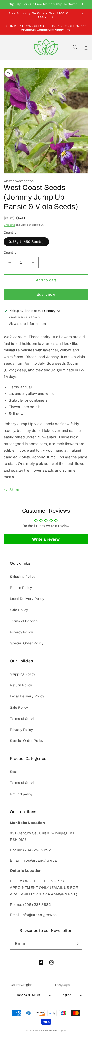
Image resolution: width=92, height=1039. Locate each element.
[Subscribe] (76, 944)
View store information (27, 324)
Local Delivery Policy (27, 599)
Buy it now (46, 294)
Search (16, 772)
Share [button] (14, 489)
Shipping (9, 224)
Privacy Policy (21, 632)
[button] (6, 47)
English (66, 995)
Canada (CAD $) (28, 995)
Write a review (46, 539)
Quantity (10, 252)
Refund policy (21, 794)
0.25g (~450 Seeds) (26, 242)
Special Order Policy (27, 643)
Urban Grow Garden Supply (50, 1030)
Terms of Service (24, 621)
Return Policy (21, 588)
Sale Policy (19, 610)
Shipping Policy (22, 576)
